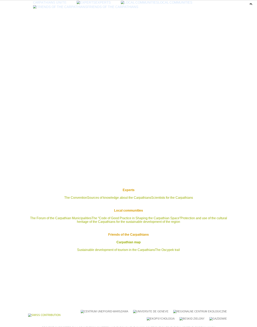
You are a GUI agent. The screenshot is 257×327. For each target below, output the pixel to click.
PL (251, 4)
